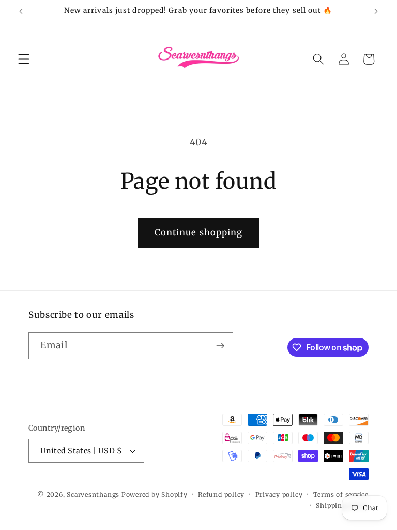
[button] (23, 59)
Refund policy (221, 494)
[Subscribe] (220, 345)
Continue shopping (199, 232)
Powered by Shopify (154, 494)
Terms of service (341, 494)
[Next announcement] (375, 11)
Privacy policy (279, 494)
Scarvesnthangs (93, 494)
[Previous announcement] (21, 11)
